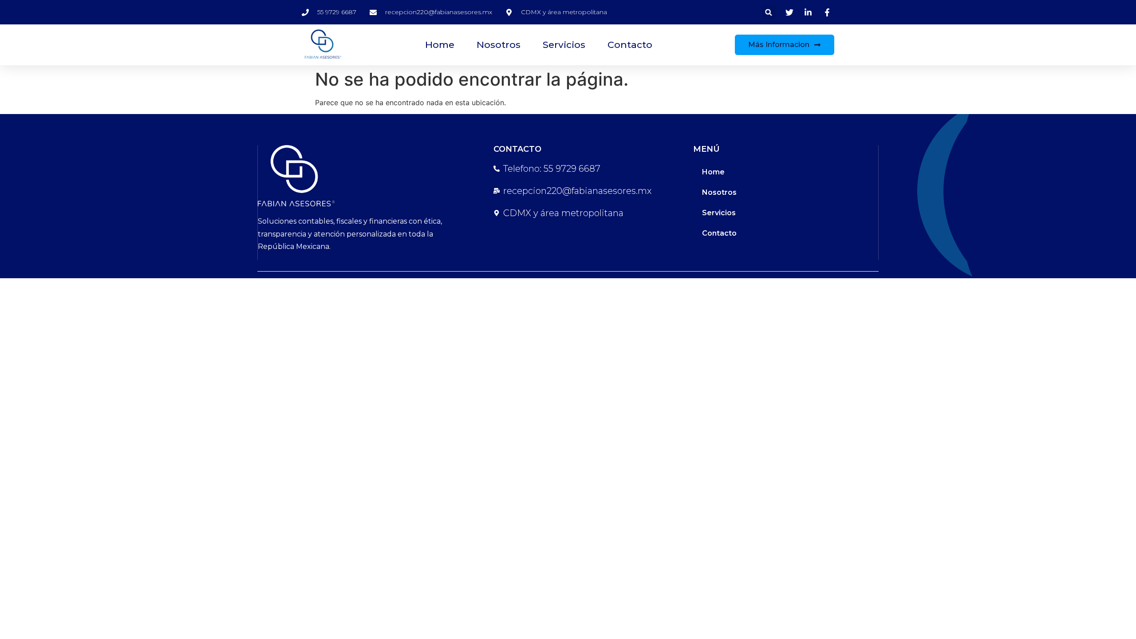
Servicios (564, 44)
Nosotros (499, 44)
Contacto (629, 44)
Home (439, 44)
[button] (769, 12)
